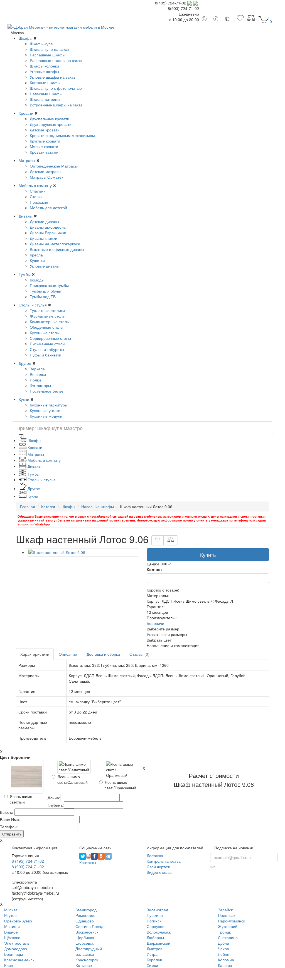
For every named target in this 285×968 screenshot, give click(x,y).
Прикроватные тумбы (49, 285)
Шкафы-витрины (45, 99)
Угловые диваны (45, 266)
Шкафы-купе (41, 43)
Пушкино (155, 915)
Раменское (85, 915)
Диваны (26, 216)
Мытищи (12, 926)
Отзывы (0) (139, 654)
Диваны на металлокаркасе (55, 243)
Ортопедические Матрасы (54, 166)
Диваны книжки (43, 238)
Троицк (224, 932)
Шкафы (25, 38)
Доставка (155, 855)
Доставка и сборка (103, 654)
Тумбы (25, 274)
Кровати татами (44, 152)
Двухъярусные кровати (51, 124)
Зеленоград (157, 909)
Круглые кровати (45, 141)
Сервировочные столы (50, 338)
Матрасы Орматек (46, 177)
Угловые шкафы (44, 71)
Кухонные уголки (45, 410)
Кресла (36, 255)
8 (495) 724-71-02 (28, 861)
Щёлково (12, 937)
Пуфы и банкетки (45, 355)
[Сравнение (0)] (251, 19)
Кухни (24, 399)
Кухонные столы (45, 332)
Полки (35, 380)
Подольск (226, 915)
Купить (208, 554)
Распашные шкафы (47, 55)
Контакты (87, 862)
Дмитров (154, 948)
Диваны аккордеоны (48, 227)
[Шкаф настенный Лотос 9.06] (82, 552)
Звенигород (86, 909)
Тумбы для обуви (45, 291)
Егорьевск (84, 943)
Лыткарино (228, 937)
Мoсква (11, 909)
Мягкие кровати (44, 146)
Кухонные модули (46, 416)
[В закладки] (157, 540)
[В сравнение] (170, 540)
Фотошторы (40, 385)
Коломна (226, 959)
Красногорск (86, 959)
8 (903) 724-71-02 (28, 866)
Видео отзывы (159, 872)
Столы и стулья (33, 305)
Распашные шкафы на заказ (56, 60)
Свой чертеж (158, 866)
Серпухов (155, 926)
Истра (152, 954)
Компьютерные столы (50, 321)
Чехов (223, 948)
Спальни (38, 191)
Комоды (37, 280)
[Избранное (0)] (240, 19)
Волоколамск (159, 932)
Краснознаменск (19, 959)
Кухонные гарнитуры (49, 405)
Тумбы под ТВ (43, 296)
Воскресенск (86, 932)
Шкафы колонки (44, 66)
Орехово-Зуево (18, 921)
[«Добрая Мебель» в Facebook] (94, 856)
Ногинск (154, 921)
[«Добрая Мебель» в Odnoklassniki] (101, 856)
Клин (8, 965)
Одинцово (84, 921)
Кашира (225, 965)
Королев (154, 959)
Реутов (10, 915)
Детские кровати (45, 130)
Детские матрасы (45, 171)
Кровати (26, 113)
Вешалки (38, 374)
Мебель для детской (48, 207)
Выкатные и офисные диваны (57, 249)
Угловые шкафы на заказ (52, 77)
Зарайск (225, 909)
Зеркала (37, 368)
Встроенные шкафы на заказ (56, 105)
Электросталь (16, 943)
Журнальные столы (47, 316)
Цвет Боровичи (15, 757)
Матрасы (27, 160)
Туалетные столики (47, 310)
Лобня (223, 954)
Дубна (223, 943)
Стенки (36, 196)
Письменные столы (47, 343)
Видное (11, 932)
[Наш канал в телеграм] (108, 856)
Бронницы (13, 954)
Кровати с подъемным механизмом (62, 135)
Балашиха (84, 954)
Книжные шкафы (45, 82)
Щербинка (84, 937)
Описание (68, 654)
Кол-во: (154, 569)
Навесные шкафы (46, 93)
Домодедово (15, 948)
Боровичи (155, 623)
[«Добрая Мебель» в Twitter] (82, 856)
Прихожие (39, 202)
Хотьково (83, 965)
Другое (25, 363)
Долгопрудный (88, 948)
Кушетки (37, 260)
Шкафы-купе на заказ (49, 49)
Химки (152, 965)
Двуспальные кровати (49, 118)
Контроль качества (164, 861)
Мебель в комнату (35, 185)
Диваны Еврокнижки (48, 232)
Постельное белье (46, 391)
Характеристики (34, 654)
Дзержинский (158, 943)
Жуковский (227, 926)
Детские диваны (44, 221)
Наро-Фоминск (231, 921)
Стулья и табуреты (47, 349)
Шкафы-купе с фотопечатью (56, 88)
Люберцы (155, 937)
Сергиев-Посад (89, 926)
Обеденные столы (46, 327)
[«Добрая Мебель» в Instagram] (88, 856)
